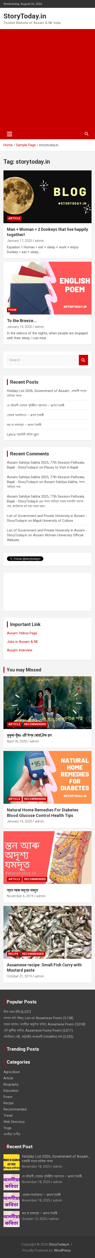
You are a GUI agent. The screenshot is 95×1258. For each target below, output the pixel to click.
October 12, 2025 (34, 1219)
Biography (10, 1084)
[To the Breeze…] (47, 288)
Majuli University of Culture (53, 521)
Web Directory (14, 1122)
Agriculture (11, 1072)
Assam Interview (19, 650)
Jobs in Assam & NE (22, 642)
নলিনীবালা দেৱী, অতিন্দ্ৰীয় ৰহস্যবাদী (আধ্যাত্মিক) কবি (32, 1037)
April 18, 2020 (17, 741)
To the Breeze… (21, 320)
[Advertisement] (47, 78)
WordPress (62, 1250)
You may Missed (24, 670)
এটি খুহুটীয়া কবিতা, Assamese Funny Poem (32, 1030)
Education (10, 1091)
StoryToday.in (24, 16)
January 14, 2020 (19, 327)
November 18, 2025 (36, 1166)
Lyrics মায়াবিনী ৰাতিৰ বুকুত (23, 434)
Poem (12, 310)
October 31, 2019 (19, 976)
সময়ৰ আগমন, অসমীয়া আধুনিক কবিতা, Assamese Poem (38, 1024)
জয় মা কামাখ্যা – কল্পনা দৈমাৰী (24, 425)
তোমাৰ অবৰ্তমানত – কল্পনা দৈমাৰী (25, 415)
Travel (7, 1115)
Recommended (35, 724)
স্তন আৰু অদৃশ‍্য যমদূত (22, 890)
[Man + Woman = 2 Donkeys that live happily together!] (47, 196)
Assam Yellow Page (22, 633)
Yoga (7, 1128)
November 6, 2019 (20, 896)
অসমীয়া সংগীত (11, 1134)
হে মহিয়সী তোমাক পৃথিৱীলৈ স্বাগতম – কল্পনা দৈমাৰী (35, 405)
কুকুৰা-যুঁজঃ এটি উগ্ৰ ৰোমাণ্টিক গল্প (29, 735)
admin (39, 241)
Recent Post (20, 1146)
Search (83, 360)
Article (14, 218)
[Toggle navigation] (9, 134)
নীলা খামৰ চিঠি (11, 1012)
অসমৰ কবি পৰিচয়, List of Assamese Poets (32, 1018)
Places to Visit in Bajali (61, 467)
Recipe (13, 953)
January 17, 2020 (19, 241)
